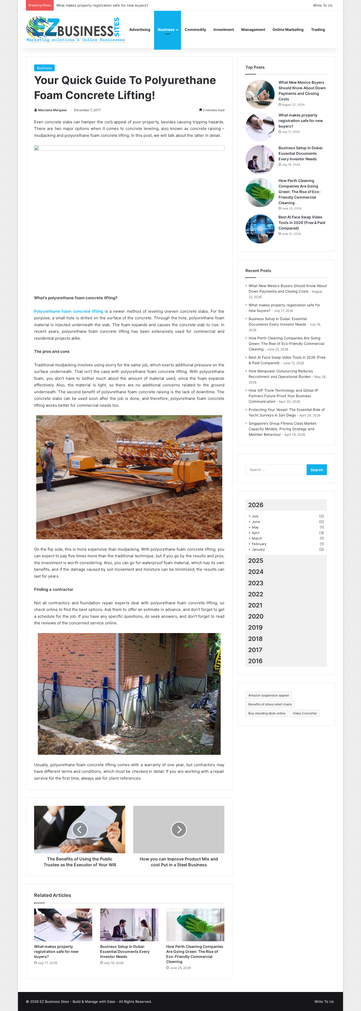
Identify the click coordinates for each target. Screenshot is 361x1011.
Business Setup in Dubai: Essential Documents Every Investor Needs (125, 951)
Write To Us (322, 5)
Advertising (139, 29)
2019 (255, 627)
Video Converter (305, 713)
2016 (255, 661)
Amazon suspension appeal (268, 695)
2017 (255, 650)
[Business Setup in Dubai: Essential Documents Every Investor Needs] (129, 925)
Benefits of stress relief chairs (270, 704)
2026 (255, 505)
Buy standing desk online (266, 713)
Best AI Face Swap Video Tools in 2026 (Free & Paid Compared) (302, 222)
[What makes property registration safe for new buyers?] (63, 925)
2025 (255, 560)
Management (253, 29)
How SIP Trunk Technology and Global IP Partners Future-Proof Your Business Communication (283, 396)
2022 (255, 594)
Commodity (195, 29)
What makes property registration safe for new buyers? (56, 951)
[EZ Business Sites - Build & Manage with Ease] (76, 29)
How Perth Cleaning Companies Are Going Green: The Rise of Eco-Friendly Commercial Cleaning (300, 191)
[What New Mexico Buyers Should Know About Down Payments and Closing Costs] (260, 94)
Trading (318, 29)
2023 (255, 583)
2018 (255, 639)
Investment (224, 29)
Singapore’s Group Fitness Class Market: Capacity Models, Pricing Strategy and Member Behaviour (283, 429)
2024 (255, 571)
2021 (255, 605)
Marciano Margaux (52, 110)
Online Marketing (288, 29)
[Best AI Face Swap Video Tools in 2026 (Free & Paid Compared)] (260, 229)
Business (166, 29)
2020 (255, 616)
